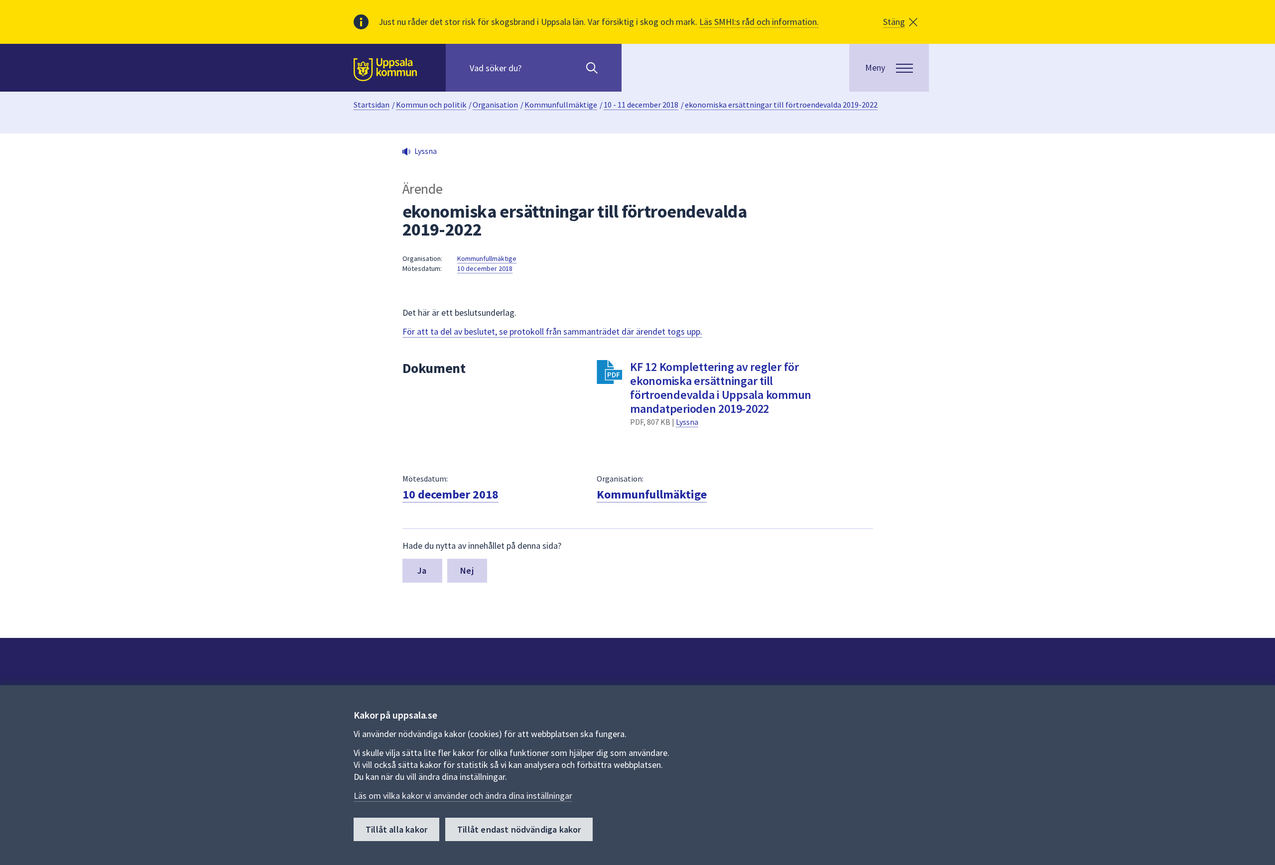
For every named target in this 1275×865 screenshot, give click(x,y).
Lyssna (687, 422)
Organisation (495, 105)
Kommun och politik (431, 105)
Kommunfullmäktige (560, 105)
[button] (900, 22)
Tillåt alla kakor (396, 829)
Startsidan (371, 105)
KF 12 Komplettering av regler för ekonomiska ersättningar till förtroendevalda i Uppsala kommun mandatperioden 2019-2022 (720, 387)
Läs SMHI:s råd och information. (759, 21)
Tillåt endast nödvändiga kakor (519, 829)
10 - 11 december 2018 (641, 105)
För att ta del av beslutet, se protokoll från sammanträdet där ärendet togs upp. (552, 331)
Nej (467, 570)
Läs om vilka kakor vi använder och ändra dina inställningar (463, 795)
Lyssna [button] (425, 151)
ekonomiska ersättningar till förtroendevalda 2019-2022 (781, 105)
